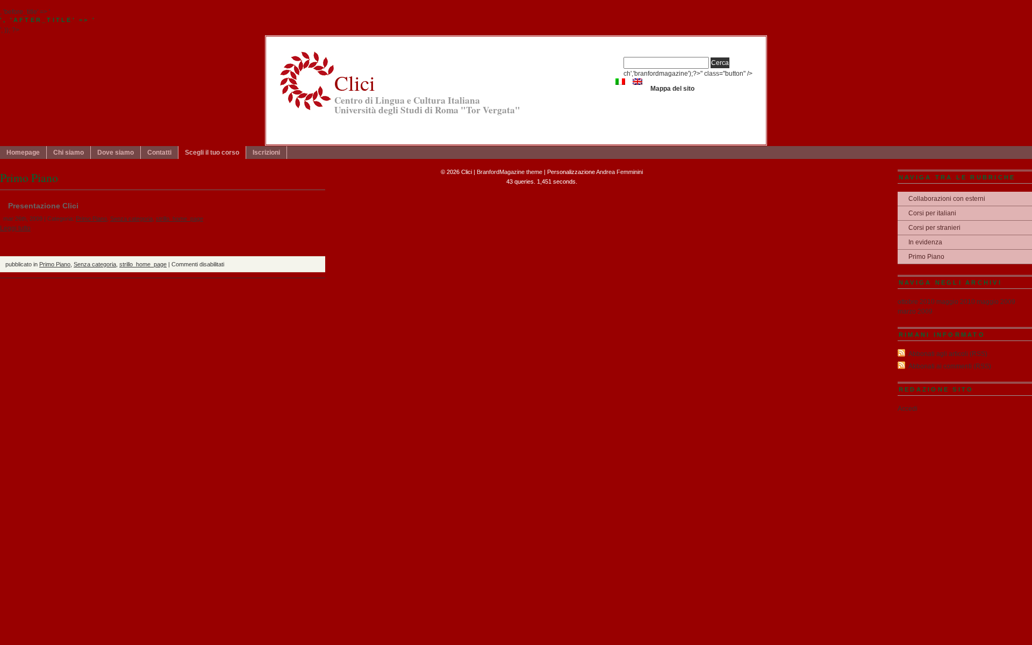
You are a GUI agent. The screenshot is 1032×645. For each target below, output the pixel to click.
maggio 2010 (955, 302)
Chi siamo (68, 152)
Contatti (159, 152)
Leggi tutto (15, 228)
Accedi (908, 408)
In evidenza (925, 242)
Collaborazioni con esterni (946, 198)
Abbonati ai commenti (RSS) (949, 366)
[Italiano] (620, 81)
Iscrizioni (266, 152)
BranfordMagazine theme (509, 172)
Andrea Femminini (619, 172)
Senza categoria (131, 218)
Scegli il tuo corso (212, 152)
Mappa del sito (672, 88)
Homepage (23, 152)
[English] (637, 81)
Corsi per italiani (932, 213)
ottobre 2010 (916, 302)
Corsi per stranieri (934, 227)
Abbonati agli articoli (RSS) (947, 354)
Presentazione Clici (43, 205)
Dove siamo (115, 152)
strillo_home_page (179, 218)
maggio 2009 (996, 302)
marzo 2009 (915, 311)
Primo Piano (91, 218)
